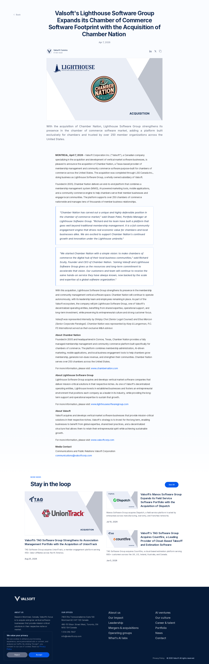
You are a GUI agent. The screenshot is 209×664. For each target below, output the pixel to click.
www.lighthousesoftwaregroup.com (109, 404)
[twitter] (155, 51)
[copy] (160, 51)
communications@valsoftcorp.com (73, 455)
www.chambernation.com (104, 368)
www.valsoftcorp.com (102, 439)
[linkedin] (150, 51)
